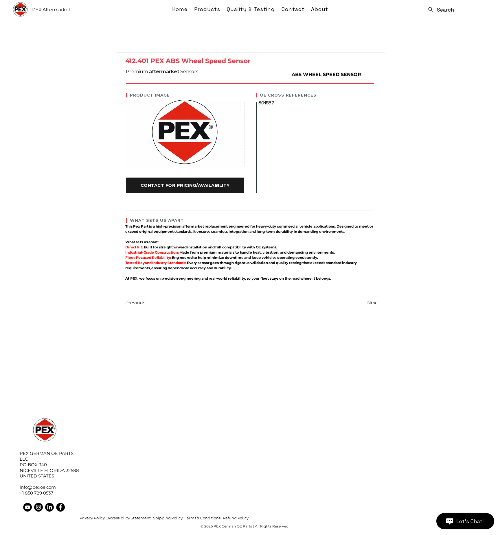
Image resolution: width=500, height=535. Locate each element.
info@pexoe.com (38, 487)
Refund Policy (235, 518)
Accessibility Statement (129, 518)
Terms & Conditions (202, 518)
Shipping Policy (167, 518)
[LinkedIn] (49, 507)
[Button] (185, 185)
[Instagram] (38, 507)
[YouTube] (27, 507)
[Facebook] (60, 507)
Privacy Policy (92, 518)
